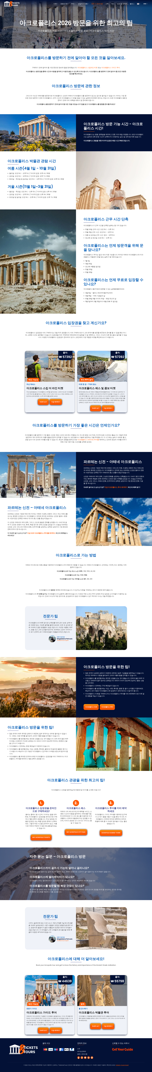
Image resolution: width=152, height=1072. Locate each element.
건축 (107, 4)
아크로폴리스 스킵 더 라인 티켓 (44, 388)
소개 (78, 1049)
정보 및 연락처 (122, 4)
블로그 (132, 4)
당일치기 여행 (83, 4)
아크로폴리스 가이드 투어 (110, 67)
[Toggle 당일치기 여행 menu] (89, 4)
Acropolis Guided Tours (111, 833)
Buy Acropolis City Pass (76, 832)
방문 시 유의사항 (97, 4)
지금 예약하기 (55, 402)
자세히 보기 (43, 402)
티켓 (55, 4)
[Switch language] (140, 4)
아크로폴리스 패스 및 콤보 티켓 (97, 388)
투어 (72, 4)
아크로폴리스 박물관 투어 (94, 1012)
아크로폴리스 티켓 (91, 707)
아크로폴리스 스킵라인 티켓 (87, 67)
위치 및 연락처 (81, 1051)
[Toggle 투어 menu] (76, 4)
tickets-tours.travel (122, 1065)
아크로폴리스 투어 (107, 707)
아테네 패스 (64, 4)
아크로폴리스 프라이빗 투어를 (88, 440)
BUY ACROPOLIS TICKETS (41, 837)
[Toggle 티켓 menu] (58, 4)
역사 (112, 4)
